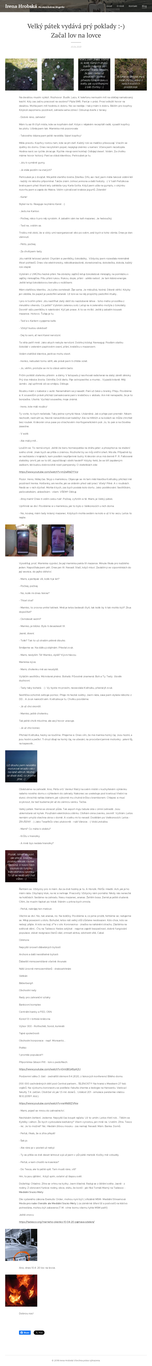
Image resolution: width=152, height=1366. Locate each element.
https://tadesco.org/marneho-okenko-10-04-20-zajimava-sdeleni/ (57, 1222)
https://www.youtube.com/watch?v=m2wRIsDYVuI (48, 472)
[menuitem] (110, 6)
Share (26, 1332)
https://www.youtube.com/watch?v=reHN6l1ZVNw (48, 1103)
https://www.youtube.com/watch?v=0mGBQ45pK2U (50, 1069)
